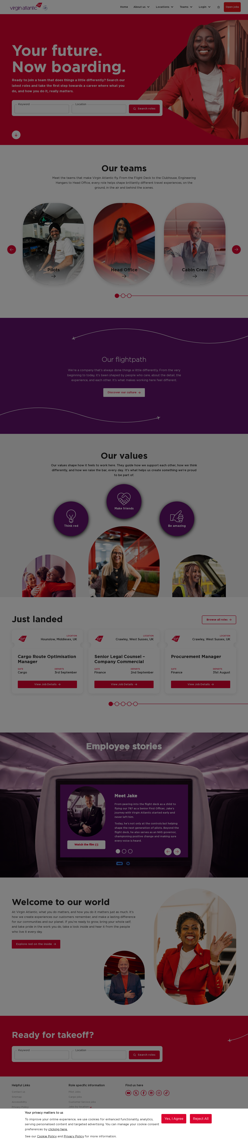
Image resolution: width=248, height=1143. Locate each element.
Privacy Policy (74, 1136)
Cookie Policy (47, 1136)
